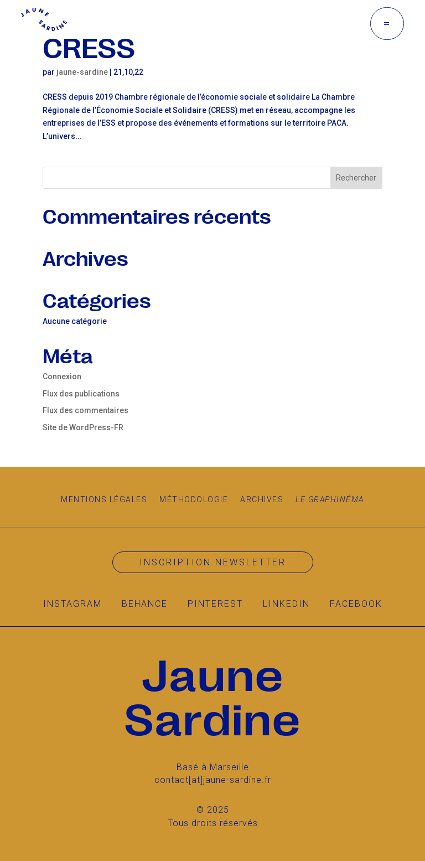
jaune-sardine (82, 72)
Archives (261, 499)
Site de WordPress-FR (83, 427)
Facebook (356, 604)
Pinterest (215, 604)
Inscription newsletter (212, 562)
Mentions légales (104, 499)
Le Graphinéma (330, 499)
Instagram (72, 604)
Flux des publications (81, 393)
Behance (145, 604)
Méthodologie (193, 499)
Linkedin (286, 604)
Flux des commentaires (85, 410)
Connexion (62, 376)
